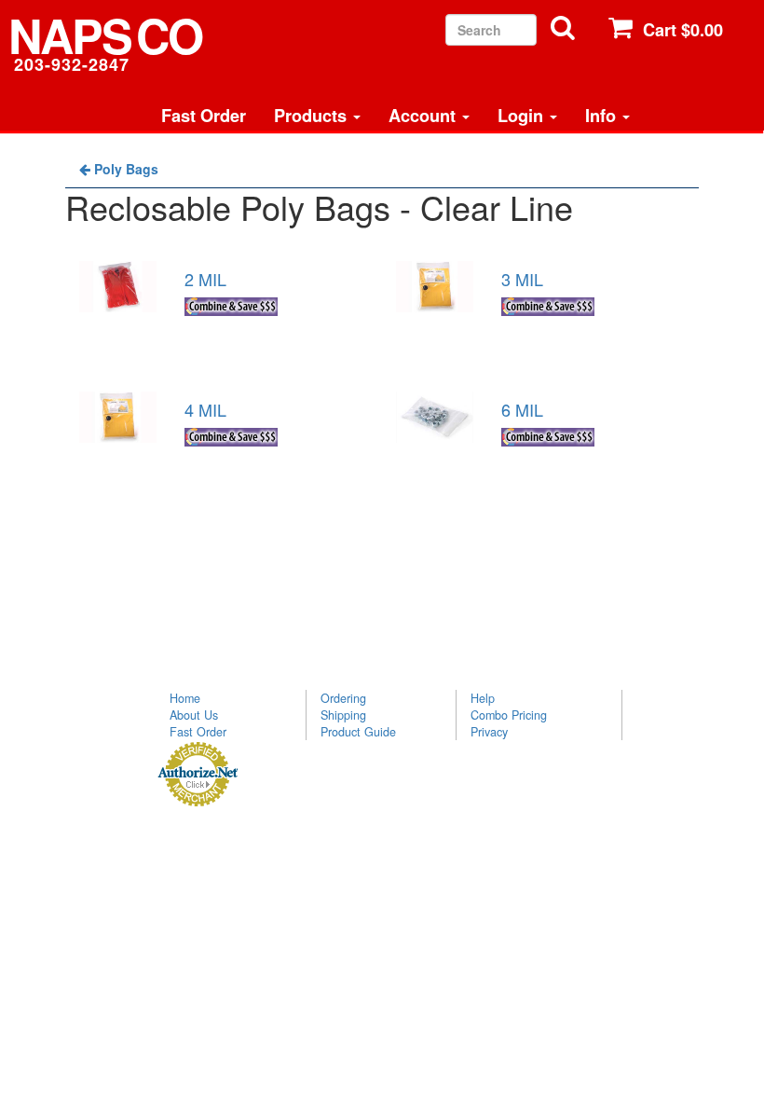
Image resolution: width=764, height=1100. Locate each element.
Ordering (343, 698)
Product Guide (358, 731)
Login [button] (523, 115)
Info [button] (603, 115)
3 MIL (522, 279)
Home (185, 698)
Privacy (489, 731)
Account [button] (424, 115)
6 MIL (522, 409)
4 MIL (205, 409)
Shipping (343, 715)
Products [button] (312, 115)
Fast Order (203, 115)
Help (483, 698)
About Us (194, 715)
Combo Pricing (509, 715)
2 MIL (205, 279)
